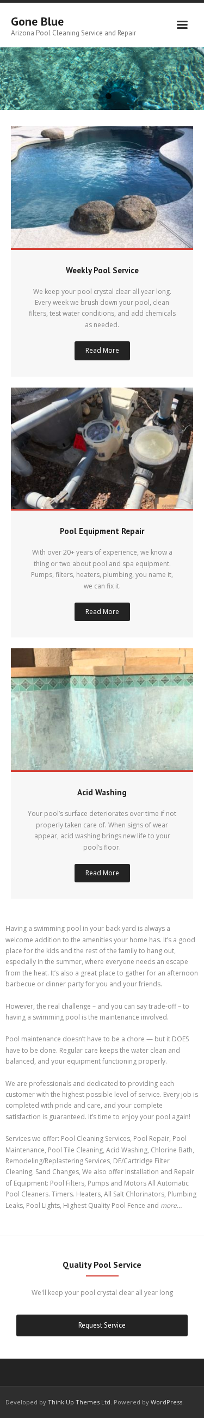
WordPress (166, 1402)
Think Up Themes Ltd (79, 1402)
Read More (102, 350)
